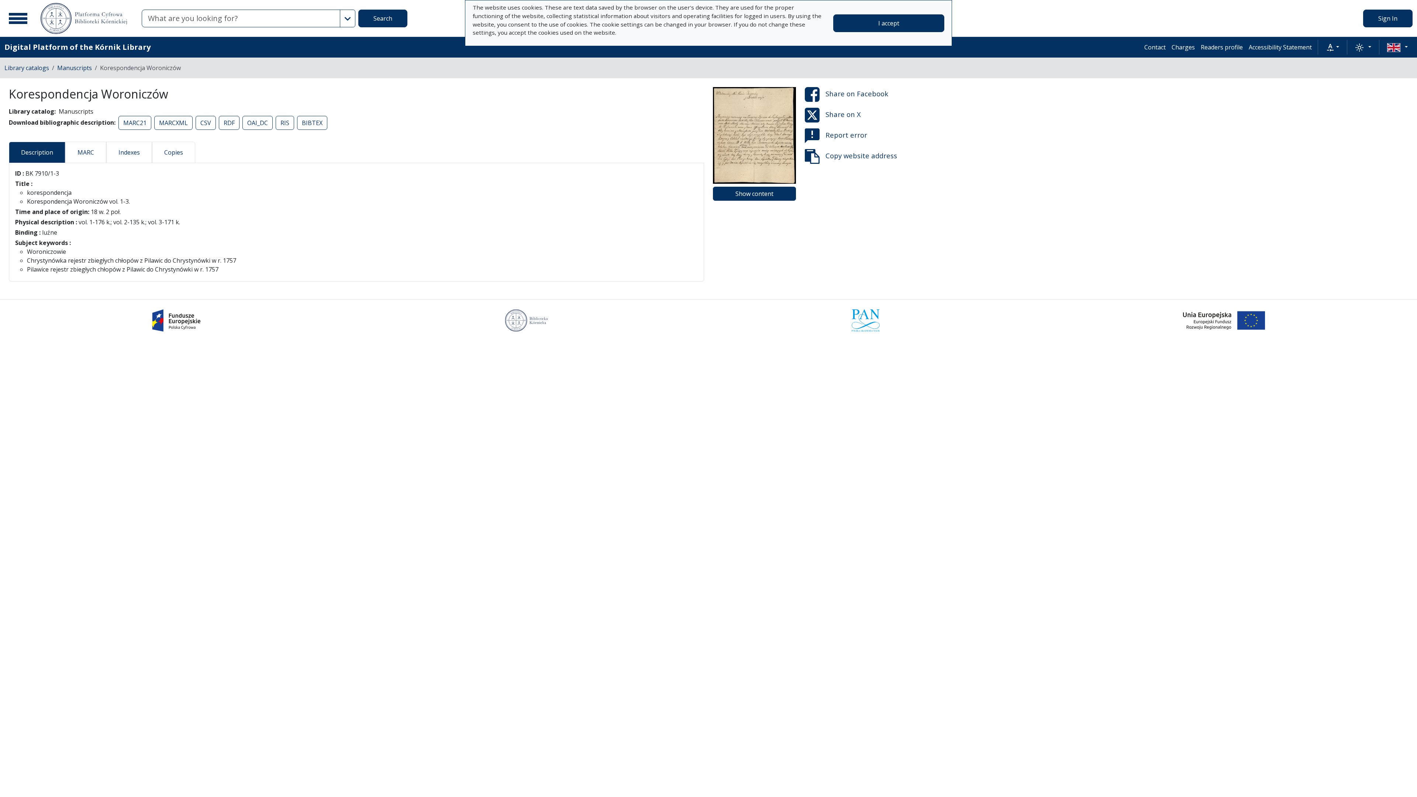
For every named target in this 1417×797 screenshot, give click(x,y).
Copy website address (861, 155)
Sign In (1387, 18)
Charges (1183, 47)
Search (382, 18)
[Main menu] (18, 18)
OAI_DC (257, 123)
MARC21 (134, 123)
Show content (754, 194)
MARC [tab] (85, 152)
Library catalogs (26, 68)
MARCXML (173, 123)
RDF (229, 123)
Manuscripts (74, 68)
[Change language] (1397, 47)
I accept (888, 23)
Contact (1155, 47)
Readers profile (1222, 47)
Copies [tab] (173, 152)
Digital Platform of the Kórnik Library (77, 47)
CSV (205, 123)
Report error (846, 134)
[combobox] (241, 18)
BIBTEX (312, 123)
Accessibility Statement (1280, 47)
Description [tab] (37, 152)
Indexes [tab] (129, 152)
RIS (284, 123)
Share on (856, 93)
